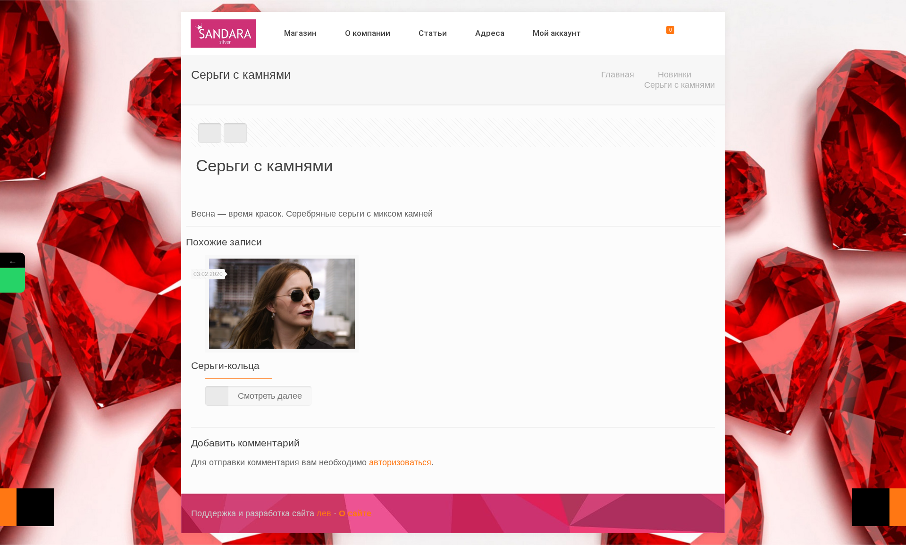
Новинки (674, 74)
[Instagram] (675, 514)
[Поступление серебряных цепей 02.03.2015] (27, 507)
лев (324, 513)
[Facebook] (662, 514)
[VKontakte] (688, 514)
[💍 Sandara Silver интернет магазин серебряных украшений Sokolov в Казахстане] (223, 33)
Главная (617, 74)
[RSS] (700, 514)
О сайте (355, 513)
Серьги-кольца (225, 365)
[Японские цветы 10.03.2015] (879, 507)
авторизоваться (400, 462)
